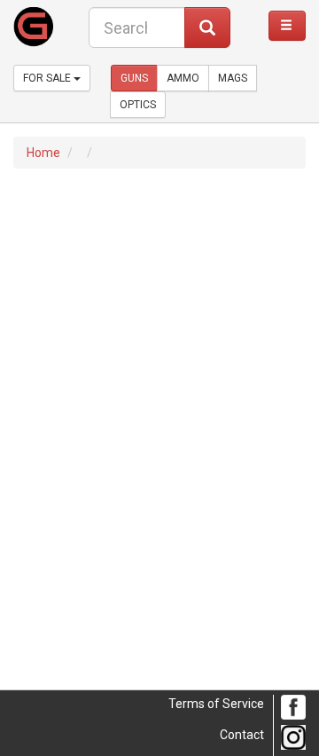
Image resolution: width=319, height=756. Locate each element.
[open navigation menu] (287, 26)
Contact (242, 735)
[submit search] (207, 27)
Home (43, 153)
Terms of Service (216, 704)
